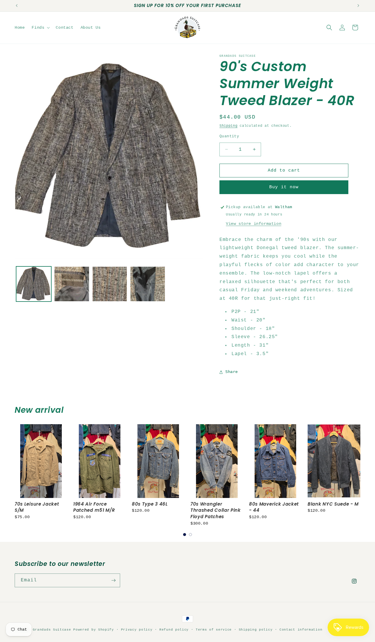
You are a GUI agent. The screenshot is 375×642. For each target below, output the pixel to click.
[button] (40, 27)
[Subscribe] (113, 580)
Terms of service (214, 629)
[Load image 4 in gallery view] (147, 284)
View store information (253, 223)
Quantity (229, 136)
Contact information (300, 629)
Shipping (228, 126)
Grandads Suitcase (52, 629)
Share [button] (231, 371)
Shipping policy (256, 629)
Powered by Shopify (93, 629)
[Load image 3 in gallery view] (109, 284)
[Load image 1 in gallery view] (33, 284)
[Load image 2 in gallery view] (71, 284)
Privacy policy (137, 629)
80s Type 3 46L (150, 504)
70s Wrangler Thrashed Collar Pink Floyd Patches (215, 510)
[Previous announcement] (16, 5)
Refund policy (174, 629)
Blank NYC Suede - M (333, 504)
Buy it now (284, 187)
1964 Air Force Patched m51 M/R (94, 507)
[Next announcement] (358, 5)
